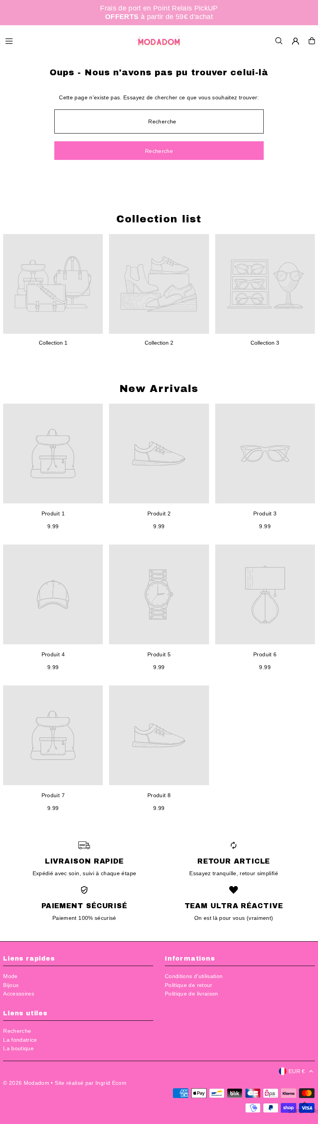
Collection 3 (265, 343)
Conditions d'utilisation (194, 976)
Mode (10, 976)
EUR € (297, 1071)
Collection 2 (159, 343)
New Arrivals (159, 388)
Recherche (17, 1031)
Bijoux (11, 985)
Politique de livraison (191, 993)
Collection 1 (53, 343)
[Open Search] (278, 40)
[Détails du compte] (295, 41)
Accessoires (18, 993)
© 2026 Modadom (26, 1083)
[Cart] (312, 40)
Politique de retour (189, 985)
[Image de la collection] (53, 284)
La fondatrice (20, 1040)
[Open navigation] (66, 40)
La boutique (18, 1048)
